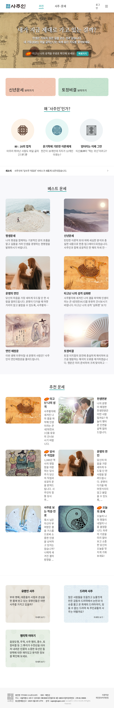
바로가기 (83, 53)
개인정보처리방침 (102, 697)
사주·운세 (60, 6)
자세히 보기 (39, 617)
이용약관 (105, 695)
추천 (41, 6)
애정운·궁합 (45, 19)
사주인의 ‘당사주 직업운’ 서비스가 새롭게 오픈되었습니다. (40, 170)
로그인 (98, 6)
